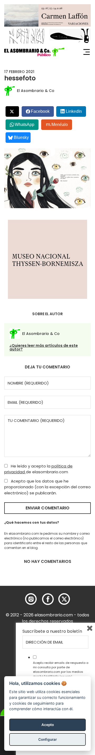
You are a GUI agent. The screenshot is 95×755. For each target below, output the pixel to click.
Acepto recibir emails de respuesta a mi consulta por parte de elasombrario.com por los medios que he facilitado (60, 669)
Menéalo (59, 124)
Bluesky (21, 137)
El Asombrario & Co (35, 90)
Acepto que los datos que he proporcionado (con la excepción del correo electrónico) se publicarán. (47, 487)
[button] (34, 52)
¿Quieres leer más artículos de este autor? (44, 347)
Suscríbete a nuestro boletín (52, 631)
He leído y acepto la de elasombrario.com (38, 469)
